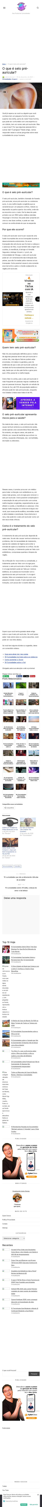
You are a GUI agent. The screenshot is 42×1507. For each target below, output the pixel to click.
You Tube (5, 1490)
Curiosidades (6, 79)
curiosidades (8, 866)
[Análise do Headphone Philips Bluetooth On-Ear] (10, 822)
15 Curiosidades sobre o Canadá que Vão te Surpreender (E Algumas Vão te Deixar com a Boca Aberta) (24, 1043)
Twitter (4, 1486)
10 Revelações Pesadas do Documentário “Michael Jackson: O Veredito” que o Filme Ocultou (25, 1129)
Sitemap (5, 1228)
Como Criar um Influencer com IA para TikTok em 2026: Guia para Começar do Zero (24, 1262)
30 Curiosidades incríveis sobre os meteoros (21, 657)
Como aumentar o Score (14, 660)
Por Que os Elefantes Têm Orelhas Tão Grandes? (27, 829)
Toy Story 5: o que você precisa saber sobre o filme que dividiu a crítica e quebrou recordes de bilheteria (23, 1053)
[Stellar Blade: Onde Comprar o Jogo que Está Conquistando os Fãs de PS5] (10, 842)
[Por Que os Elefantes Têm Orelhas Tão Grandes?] (28, 822)
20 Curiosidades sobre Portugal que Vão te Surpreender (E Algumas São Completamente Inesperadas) (25, 1064)
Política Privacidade (8, 1220)
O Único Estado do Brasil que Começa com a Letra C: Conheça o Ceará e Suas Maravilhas (25, 968)
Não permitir (34, 1504)
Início (4, 64)
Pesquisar (34, 1374)
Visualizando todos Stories (21, 1191)
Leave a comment (25, 79)
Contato (4, 1224)
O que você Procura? (9, 1370)
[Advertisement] (21, 39)
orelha (18, 866)
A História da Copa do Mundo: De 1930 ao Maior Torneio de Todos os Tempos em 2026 (24, 1023)
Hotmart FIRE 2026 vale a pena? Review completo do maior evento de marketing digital (24, 1291)
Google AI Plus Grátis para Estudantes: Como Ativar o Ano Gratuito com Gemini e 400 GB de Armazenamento (24, 1252)
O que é (14, 79)
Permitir (24, 1504)
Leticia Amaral (9, 77)
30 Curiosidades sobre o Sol (15, 662)
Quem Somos (6, 1215)
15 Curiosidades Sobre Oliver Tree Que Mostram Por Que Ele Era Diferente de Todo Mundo (24, 949)
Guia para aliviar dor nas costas (16, 654)
